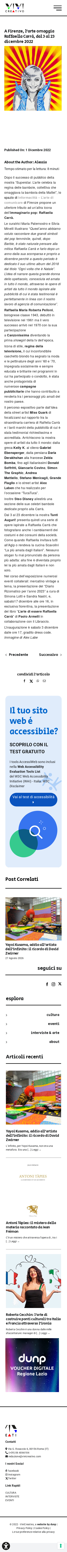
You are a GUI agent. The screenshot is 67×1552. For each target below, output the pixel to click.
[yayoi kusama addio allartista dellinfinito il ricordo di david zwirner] (33, 899)
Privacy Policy (24, 1528)
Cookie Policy (41, 1528)
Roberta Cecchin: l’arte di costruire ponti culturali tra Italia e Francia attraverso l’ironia (33, 1319)
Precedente (18, 654)
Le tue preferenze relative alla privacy (33, 1531)
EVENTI (53, 1024)
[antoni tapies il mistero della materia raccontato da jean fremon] (33, 1165)
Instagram (14, 1474)
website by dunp (46, 1524)
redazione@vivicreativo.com (25, 1456)
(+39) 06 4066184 (19, 1452)
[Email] (43, 682)
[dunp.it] (32, 1340)
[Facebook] (24, 682)
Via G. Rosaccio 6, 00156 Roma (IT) (28, 1448)
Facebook (13, 1470)
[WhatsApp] (38, 682)
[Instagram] (53, 984)
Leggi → (36, 1149)
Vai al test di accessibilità (33, 797)
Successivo (48, 654)
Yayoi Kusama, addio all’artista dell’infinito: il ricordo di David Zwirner (32, 949)
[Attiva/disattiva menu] (57, 8)
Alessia (40, 162)
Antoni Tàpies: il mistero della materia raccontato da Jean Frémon (31, 1227)
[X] (31, 682)
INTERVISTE (12, 1496)
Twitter (12, 1478)
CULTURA (53, 1015)
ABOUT (54, 1042)
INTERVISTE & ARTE (45, 1033)
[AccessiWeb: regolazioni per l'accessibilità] (6, 1546)
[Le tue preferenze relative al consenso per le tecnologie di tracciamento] (60, 1545)
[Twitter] (60, 984)
